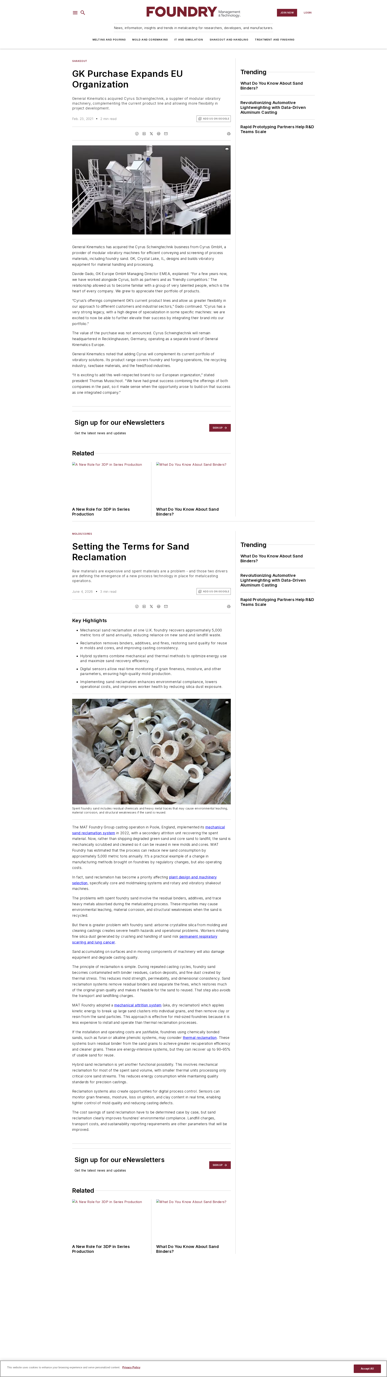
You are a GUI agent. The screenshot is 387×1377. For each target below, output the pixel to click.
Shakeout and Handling (229, 39)
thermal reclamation (200, 1037)
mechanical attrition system (138, 1005)
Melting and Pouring (109, 39)
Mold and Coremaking (150, 39)
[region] (193, 1368)
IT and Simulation (188, 39)
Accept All (367, 1368)
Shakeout (79, 60)
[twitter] (151, 134)
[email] (166, 134)
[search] (83, 13)
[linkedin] (144, 134)
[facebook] (137, 134)
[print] (229, 134)
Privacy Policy (131, 1367)
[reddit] (159, 134)
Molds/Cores (82, 533)
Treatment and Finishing (275, 39)
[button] (75, 13)
